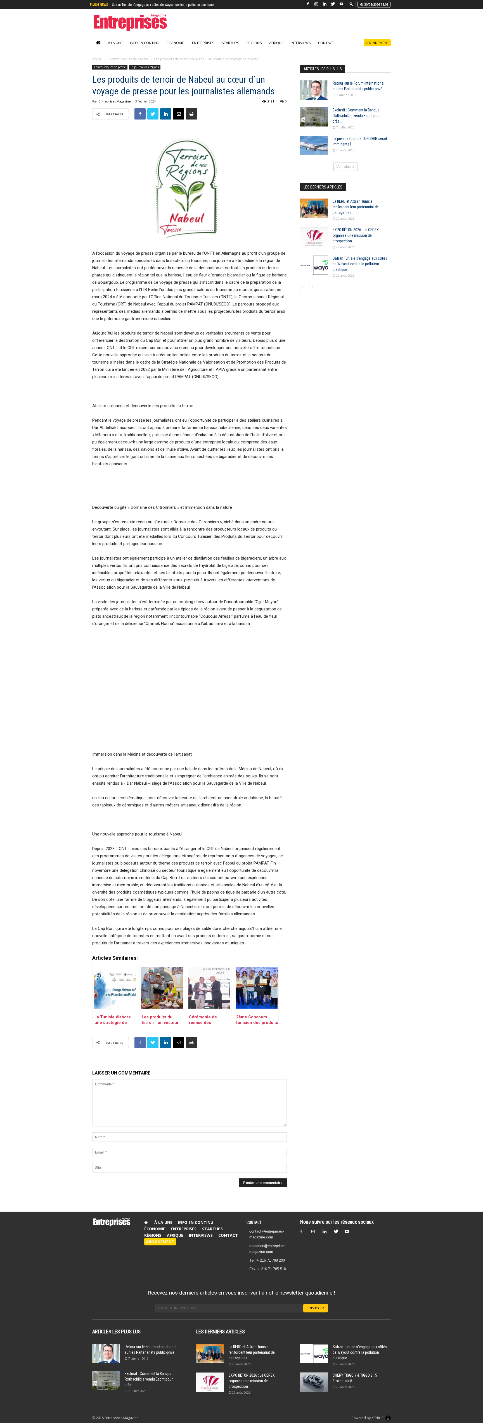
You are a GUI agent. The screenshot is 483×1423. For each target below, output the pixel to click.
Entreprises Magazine (115, 107)
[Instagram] (316, 4)
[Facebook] (308, 4)
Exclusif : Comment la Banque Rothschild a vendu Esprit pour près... (357, 121)
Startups (230, 48)
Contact (326, 48)
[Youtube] (341, 4)
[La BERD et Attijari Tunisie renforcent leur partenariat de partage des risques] (314, 214)
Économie (176, 48)
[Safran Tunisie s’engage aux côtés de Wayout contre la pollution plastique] (314, 271)
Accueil (97, 65)
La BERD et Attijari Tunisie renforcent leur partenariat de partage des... (356, 213)
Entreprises (203, 48)
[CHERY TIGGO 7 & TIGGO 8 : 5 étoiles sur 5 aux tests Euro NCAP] (314, 1388)
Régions (254, 48)
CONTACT (254, 1228)
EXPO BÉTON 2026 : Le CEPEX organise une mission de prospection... (356, 241)
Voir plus (344, 172)
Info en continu (144, 48)
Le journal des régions (145, 73)
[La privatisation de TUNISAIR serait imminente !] (314, 151)
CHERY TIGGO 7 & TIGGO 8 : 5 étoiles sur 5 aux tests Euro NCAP (155, 5)
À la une (115, 48)
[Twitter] (333, 4)
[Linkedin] (324, 4)
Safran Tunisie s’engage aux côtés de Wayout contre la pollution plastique (360, 270)
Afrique (276, 48)
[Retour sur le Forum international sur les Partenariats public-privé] (314, 96)
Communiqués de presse (129, 65)
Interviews (301, 48)
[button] (351, 4)
